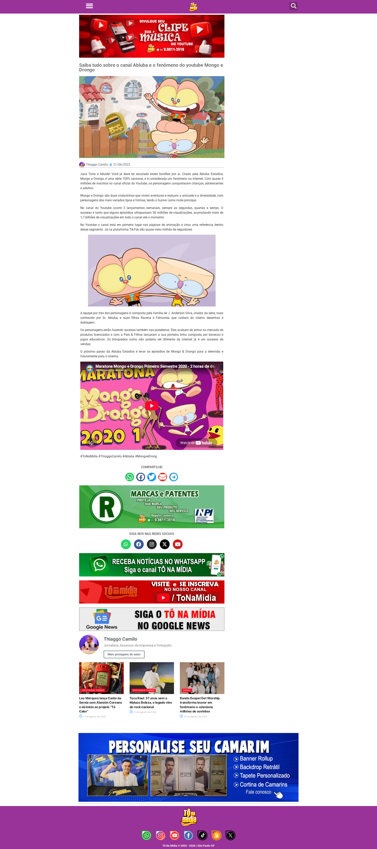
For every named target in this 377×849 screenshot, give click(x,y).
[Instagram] (152, 544)
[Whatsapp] (126, 544)
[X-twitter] (165, 544)
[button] (89, 6)
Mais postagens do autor (124, 654)
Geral (187, 690)
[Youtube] (178, 544)
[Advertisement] (263, 46)
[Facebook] (139, 544)
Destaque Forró (93, 690)
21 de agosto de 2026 (94, 716)
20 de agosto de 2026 (195, 716)
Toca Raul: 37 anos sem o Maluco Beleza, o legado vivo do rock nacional (151, 702)
